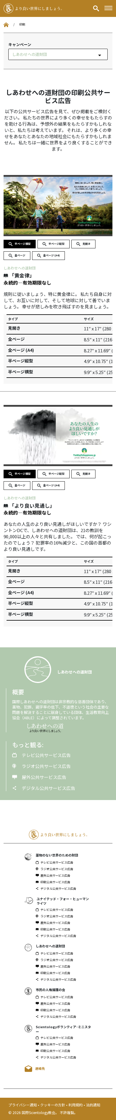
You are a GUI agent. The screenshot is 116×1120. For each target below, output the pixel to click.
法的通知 (93, 1104)
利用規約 (76, 1104)
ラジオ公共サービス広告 (46, 766)
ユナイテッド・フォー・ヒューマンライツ (63, 901)
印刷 (22, 24)
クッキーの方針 (53, 1104)
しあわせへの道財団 (20, 267)
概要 (18, 691)
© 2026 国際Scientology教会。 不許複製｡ (42, 1112)
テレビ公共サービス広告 (46, 755)
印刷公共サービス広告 (55, 882)
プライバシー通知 (23, 1104)
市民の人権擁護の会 (50, 989)
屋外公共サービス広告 (43, 777)
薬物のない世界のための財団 (57, 855)
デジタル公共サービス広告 (48, 788)
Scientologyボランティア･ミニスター (63, 1029)
